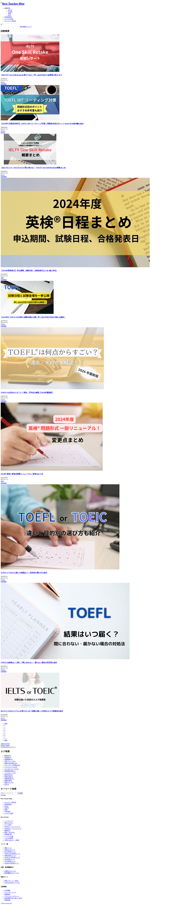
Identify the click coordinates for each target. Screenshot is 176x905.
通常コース (8, 848)
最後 (5, 740)
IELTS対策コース (10, 852)
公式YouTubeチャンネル (12, 882)
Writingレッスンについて (12, 826)
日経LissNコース (9, 850)
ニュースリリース (10, 892)
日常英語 (7, 811)
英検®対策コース (10, 855)
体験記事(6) (8, 780)
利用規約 (7, 894)
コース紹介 (8, 825)
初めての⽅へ (8, 823)
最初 (5, 723)
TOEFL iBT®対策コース (12, 853)
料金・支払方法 (9, 832)
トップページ (8, 821)
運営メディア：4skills (11, 881)
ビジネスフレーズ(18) (11, 769)
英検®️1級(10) (9, 778)
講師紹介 (7, 830)
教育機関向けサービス (11, 873)
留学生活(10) (8, 775)
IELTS (10, 10)
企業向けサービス (10, 871)
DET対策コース (9, 859)
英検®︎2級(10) (8, 777)
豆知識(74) (7, 757)
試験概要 (4, 84)
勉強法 (3, 132)
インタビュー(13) (10, 773)
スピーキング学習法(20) (12, 765)
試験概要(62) (8, 759)
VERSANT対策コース (11, 863)
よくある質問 (8, 838)
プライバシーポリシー (11, 896)
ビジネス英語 (8, 19)
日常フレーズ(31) (10, 761)
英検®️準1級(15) (9, 771)
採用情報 (7, 900)
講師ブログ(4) (8, 782)
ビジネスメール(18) (10, 767)
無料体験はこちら (26, 26)
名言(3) (6, 784)
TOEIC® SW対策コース (12, 857)
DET (9, 15)
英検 (9, 13)
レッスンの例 (8, 836)
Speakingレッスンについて (13, 828)
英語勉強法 (8, 17)
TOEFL (10, 11)
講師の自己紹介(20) (10, 763)
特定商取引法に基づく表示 (13, 898)
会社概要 (7, 890)
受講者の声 (8, 834)
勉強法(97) (7, 755)
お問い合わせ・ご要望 (11, 840)
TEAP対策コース (9, 861)
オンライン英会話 (10, 21)
